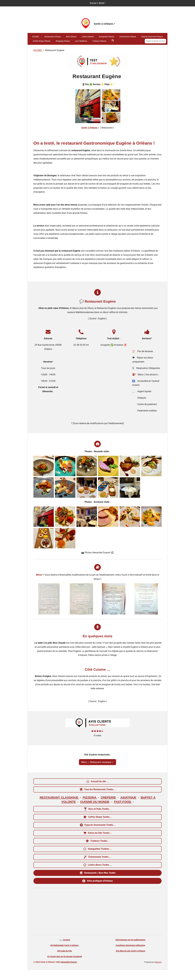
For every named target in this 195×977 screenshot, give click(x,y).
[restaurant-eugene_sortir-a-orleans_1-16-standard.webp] (146, 599)
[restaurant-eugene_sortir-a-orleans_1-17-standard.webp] (114, 599)
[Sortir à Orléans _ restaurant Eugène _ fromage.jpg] (130, 516)
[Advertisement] (97, 912)
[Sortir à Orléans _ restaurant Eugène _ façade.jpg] (43, 516)
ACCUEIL (37, 50)
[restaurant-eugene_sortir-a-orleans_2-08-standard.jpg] (130, 466)
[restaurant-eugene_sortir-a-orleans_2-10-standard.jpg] (43, 487)
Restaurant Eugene (54, 50)
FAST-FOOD (123, 801)
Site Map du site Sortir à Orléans (130, 951)
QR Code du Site (64, 951)
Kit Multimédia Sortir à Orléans (64, 945)
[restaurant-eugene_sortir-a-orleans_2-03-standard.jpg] (87, 487)
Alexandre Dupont (69, 962)
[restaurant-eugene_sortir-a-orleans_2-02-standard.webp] (49, 599)
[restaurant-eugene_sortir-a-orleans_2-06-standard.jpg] (87, 466)
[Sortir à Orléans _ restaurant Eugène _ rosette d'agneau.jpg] (108, 516)
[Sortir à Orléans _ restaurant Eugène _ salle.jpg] (87, 516)
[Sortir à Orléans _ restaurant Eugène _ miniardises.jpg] (43, 538)
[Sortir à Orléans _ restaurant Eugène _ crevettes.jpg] (151, 516)
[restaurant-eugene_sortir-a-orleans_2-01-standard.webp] (81, 599)
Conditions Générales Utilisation (130, 945)
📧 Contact (64, 940)
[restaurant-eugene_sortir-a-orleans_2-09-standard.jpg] (151, 466)
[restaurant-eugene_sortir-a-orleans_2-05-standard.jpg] (65, 466)
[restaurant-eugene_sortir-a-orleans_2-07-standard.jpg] (108, 466)
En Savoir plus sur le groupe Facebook (64, 956)
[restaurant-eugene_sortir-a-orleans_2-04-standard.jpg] (43, 466)
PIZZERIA (90, 797)
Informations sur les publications (130, 940)
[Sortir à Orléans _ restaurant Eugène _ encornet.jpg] (65, 516)
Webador (158, 962)
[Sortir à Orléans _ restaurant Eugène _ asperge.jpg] (65, 538)
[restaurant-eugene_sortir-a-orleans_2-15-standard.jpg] (130, 487)
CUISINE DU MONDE (94, 801)
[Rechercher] (112, 40)
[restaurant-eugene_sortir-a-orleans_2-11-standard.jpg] (65, 487)
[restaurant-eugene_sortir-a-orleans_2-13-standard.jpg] (108, 487)
